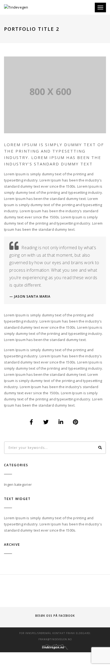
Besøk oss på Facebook (55, 615)
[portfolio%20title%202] (31, 422)
